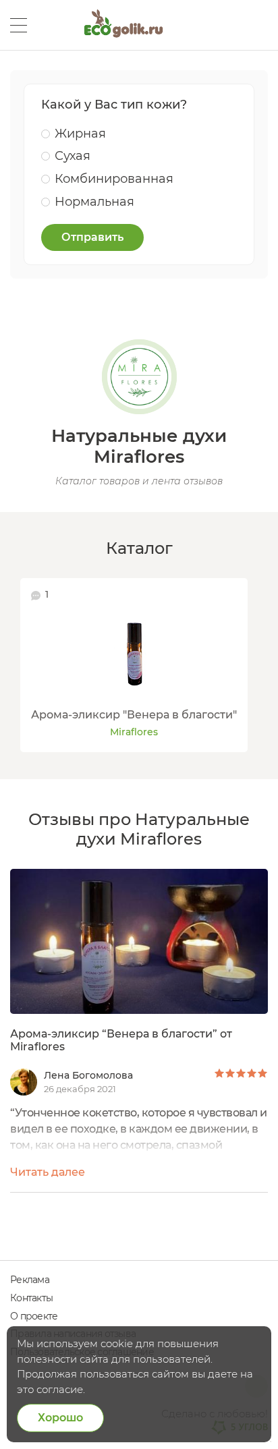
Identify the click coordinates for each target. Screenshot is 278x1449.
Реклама (29, 1280)
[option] (134, 665)
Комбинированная (114, 178)
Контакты (31, 1298)
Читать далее (47, 1172)
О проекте (33, 1316)
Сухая (72, 155)
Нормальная (94, 201)
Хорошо (60, 1417)
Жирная (80, 133)
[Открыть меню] (18, 25)
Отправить (92, 237)
